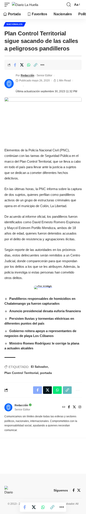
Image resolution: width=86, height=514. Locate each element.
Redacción (27, 75)
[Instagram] (80, 407)
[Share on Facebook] (15, 64)
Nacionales (15, 24)
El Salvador (39, 366)
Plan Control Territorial (21, 373)
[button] (8, 5)
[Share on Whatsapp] (29, 64)
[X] (74, 407)
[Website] (64, 407)
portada (46, 373)
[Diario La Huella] (25, 5)
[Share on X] (22, 64)
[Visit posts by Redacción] (9, 83)
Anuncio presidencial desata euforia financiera (45, 311)
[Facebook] (68, 407)
